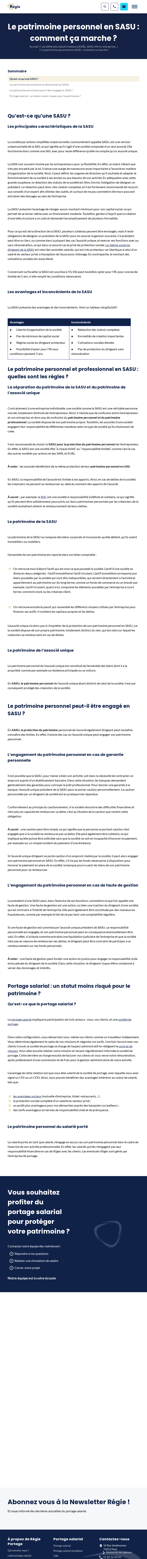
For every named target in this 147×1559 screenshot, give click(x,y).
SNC (44, 497)
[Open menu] (134, 6)
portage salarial (21, 1019)
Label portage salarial (19, 1555)
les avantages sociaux (27, 1096)
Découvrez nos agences (119, 1552)
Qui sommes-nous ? (18, 1550)
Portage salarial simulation (67, 1550)
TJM (55, 1555)
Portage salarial (62, 1545)
